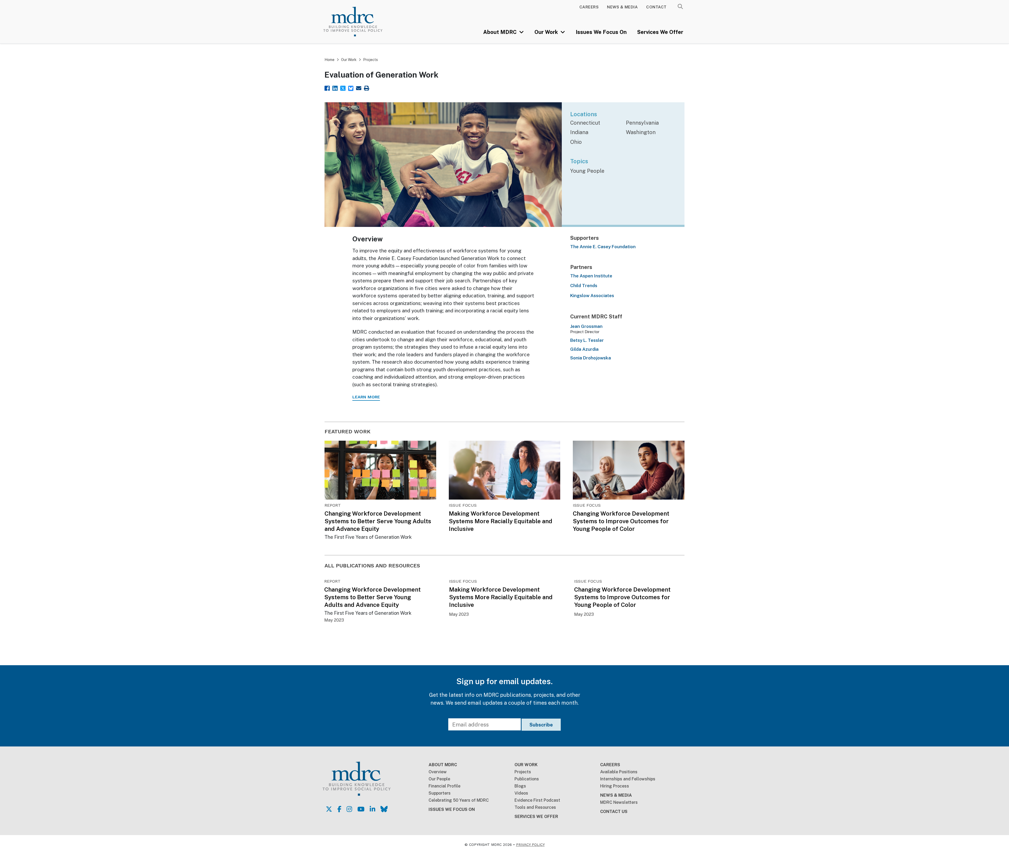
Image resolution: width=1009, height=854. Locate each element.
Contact (656, 7)
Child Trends (583, 285)
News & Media (622, 7)
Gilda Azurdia (584, 349)
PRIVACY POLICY (530, 844)
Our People (439, 778)
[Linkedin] (335, 87)
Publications (526, 778)
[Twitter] (343, 87)
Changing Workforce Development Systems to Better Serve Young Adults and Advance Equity (378, 521)
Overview (438, 771)
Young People (587, 171)
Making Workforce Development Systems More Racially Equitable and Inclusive (500, 521)
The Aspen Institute (591, 275)
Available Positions (618, 771)
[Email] (358, 87)
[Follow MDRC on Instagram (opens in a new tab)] (349, 809)
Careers (589, 7)
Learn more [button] (366, 396)
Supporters (440, 793)
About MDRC (500, 32)
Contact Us (613, 811)
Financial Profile (444, 786)
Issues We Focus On (601, 32)
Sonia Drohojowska (590, 357)
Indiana (579, 132)
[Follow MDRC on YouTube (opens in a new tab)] (360, 809)
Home (329, 60)
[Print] (366, 87)
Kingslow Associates (592, 295)
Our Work (546, 32)
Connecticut (585, 123)
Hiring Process (614, 786)
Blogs (520, 786)
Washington (641, 132)
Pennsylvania (642, 123)
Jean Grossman (586, 326)
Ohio (576, 142)
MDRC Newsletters (619, 802)
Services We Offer (660, 32)
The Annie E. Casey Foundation (603, 246)
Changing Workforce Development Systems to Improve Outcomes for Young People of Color (621, 521)
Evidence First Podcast (537, 800)
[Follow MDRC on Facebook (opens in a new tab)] (339, 809)
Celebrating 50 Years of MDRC (459, 800)
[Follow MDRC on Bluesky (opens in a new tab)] (384, 809)
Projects (370, 60)
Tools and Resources (535, 807)
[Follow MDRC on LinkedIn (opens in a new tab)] (372, 809)
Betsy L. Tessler (587, 340)
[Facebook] (327, 87)
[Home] (360, 21)
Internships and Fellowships (627, 778)
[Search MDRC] (680, 6)
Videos (521, 793)
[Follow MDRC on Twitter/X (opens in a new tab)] (329, 809)
